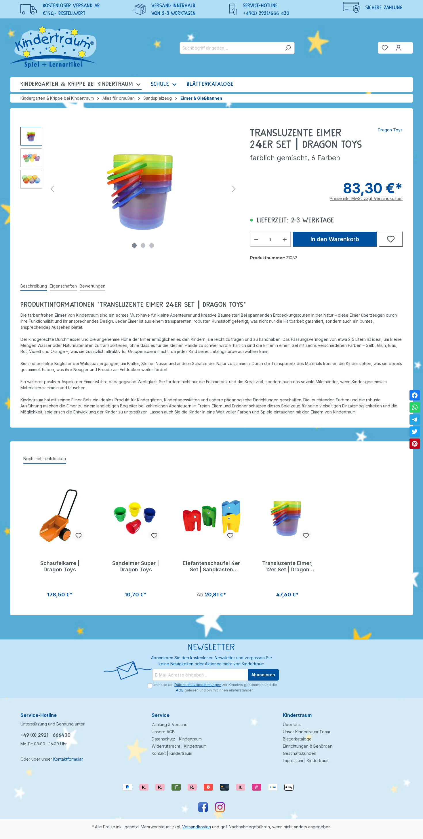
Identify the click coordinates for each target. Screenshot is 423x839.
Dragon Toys (390, 129)
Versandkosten (196, 826)
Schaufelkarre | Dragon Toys (59, 566)
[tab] (33, 286)
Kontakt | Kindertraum (172, 753)
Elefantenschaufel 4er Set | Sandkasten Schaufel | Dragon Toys (211, 566)
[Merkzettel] (385, 48)
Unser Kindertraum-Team (306, 731)
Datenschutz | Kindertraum (177, 738)
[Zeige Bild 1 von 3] (134, 245)
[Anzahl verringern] (256, 239)
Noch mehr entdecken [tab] (44, 458)
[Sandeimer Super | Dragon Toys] (136, 517)
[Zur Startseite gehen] (53, 46)
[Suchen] (288, 48)
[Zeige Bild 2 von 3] (143, 245)
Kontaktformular (68, 759)
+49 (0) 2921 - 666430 (45, 735)
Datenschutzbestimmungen (197, 685)
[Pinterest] (414, 444)
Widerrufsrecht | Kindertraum (179, 746)
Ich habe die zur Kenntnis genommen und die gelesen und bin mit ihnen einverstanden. (215, 687)
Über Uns (292, 724)
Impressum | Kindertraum (306, 760)
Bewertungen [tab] (92, 286)
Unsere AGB (163, 731)
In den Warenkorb (334, 239)
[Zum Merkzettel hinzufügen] (391, 239)
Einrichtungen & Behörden (307, 746)
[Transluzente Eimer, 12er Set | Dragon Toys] (287, 517)
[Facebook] (414, 395)
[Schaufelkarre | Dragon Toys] (60, 517)
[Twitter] (414, 431)
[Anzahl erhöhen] (285, 239)
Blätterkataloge (297, 738)
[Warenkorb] (409, 45)
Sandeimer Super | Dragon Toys (135, 566)
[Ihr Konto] (398, 48)
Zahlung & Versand (170, 724)
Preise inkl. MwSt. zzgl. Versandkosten (366, 198)
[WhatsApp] (414, 407)
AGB (180, 690)
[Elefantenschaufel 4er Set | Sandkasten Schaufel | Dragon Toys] (211, 517)
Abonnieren (263, 674)
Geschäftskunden (299, 753)
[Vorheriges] (52, 188)
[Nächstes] (234, 188)
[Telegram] (414, 419)
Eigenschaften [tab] (63, 286)
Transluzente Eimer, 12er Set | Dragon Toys (287, 566)
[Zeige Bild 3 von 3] (151, 245)
